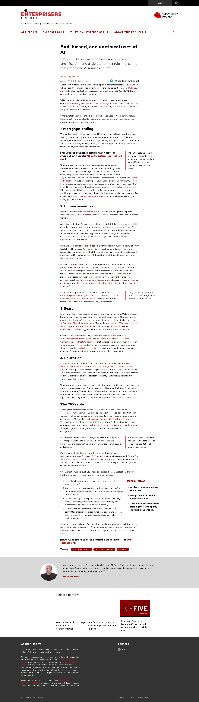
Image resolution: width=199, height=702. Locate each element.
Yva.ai (112, 267)
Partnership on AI (100, 425)
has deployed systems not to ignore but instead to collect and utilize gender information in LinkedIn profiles (89, 295)
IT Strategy (122, 549)
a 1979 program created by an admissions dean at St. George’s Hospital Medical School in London (97, 366)
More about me (71, 576)
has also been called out (87, 348)
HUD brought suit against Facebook (91, 196)
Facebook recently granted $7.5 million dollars (106, 419)
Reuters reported (83, 214)
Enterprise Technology (104, 549)
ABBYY (77, 267)
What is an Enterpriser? (88, 32)
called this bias (128, 391)
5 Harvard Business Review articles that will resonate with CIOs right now (134, 626)
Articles (27, 32)
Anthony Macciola (71, 76)
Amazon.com (102, 214)
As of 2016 (87, 249)
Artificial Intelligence (81, 549)
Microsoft (69, 412)
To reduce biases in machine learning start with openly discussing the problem (144, 506)
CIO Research (52, 32)
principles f (131, 425)
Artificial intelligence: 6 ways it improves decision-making (103, 625)
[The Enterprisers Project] (41, 14)
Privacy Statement (126, 697)
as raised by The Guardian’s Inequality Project (90, 103)
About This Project (128, 32)
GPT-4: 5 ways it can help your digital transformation (70, 625)
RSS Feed (126, 649)
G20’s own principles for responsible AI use (88, 459)
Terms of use (142, 697)
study (64, 137)
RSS (176, 3)
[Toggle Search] (174, 32)
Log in (160, 2)
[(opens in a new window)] (166, 15)
